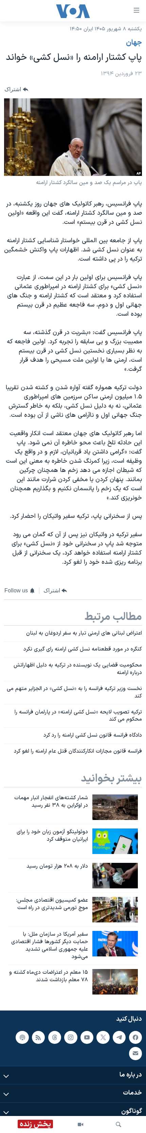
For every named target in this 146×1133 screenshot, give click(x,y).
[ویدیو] (80, 1124)
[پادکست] (22, 1037)
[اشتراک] (135, 1053)
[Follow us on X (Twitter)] (102, 1037)
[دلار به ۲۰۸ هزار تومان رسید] (115, 875)
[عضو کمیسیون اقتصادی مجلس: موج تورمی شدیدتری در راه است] (115, 909)
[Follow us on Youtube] (86, 1037)
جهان (134, 42)
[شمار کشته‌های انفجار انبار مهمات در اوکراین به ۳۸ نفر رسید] (115, 807)
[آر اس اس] (38, 1037)
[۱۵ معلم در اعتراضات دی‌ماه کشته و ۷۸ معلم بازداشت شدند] (115, 982)
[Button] (16, 89)
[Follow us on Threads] (54, 1037)
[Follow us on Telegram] (119, 1037)
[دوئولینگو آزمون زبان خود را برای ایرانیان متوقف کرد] (115, 841)
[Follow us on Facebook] (135, 1037)
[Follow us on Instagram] (70, 1037)
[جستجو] (118, 1124)
